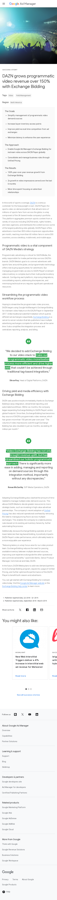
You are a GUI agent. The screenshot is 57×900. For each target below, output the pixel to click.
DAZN (32, 203)
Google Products (9, 885)
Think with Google (9, 844)
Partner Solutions (9, 741)
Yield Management (23, 95)
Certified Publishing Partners (14, 793)
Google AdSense (9, 818)
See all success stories (28, 695)
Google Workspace (10, 861)
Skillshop (6, 767)
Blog (4, 762)
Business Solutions (10, 855)
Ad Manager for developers (14, 787)
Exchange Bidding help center (14, 586)
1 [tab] (26, 689)
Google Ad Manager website (32, 583)
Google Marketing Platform (14, 807)
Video (11, 95)
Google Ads (7, 813)
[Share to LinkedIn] (34, 610)
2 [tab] (28, 689)
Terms (15, 879)
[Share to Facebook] (27, 610)
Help (8, 892)
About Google (28, 879)
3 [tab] (31, 689)
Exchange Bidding (41, 317)
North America (16, 102)
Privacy (5, 879)
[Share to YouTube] (30, 714)
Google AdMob (8, 824)
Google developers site (12, 782)
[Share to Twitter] (20, 610)
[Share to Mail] (42, 610)
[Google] (14, 4)
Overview (6, 730)
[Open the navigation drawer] (4, 4)
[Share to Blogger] (15, 714)
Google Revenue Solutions (13, 850)
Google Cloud (8, 829)
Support (5, 756)
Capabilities (7, 736)
